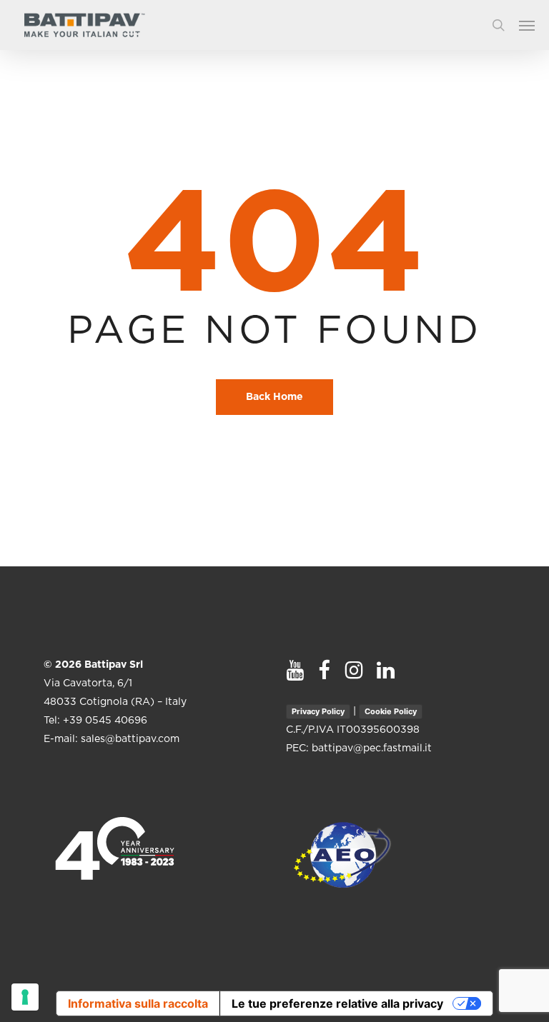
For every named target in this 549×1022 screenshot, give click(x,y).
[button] (534, 25)
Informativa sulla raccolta (138, 1003)
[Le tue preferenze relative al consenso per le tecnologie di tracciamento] (25, 997)
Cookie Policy (391, 711)
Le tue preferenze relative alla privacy (337, 1003)
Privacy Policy (318, 711)
